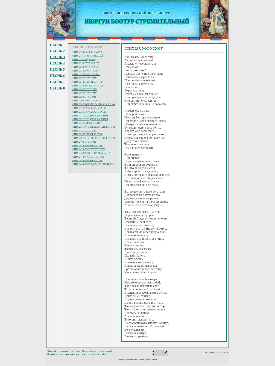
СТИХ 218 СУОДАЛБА (83, 59)
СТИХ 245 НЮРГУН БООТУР (87, 160)
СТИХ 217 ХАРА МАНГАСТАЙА (88, 55)
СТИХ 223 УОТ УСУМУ (84, 78)
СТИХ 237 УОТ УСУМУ (84, 130)
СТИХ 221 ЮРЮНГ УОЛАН (86, 70)
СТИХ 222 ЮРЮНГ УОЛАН (86, 74)
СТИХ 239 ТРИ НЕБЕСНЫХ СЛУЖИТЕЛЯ (93, 138)
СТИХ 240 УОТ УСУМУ (84, 142)
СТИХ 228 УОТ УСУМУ (84, 97)
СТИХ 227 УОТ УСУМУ (84, 93)
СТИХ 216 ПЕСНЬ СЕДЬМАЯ (87, 52)
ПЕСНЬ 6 (57, 75)
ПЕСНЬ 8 (57, 88)
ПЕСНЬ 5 (57, 69)
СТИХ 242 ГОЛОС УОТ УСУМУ (88, 149)
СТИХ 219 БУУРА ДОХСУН (86, 63)
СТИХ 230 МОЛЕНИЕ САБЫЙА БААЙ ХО (93, 104)
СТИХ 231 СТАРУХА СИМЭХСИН (89, 108)
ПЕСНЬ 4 (57, 63)
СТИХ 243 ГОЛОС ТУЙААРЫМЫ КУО (91, 153)
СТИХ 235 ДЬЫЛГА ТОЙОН (86, 123)
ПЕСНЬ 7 (57, 82)
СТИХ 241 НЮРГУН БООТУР (87, 145)
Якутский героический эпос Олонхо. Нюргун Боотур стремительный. (79, 351)
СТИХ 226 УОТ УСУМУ (84, 89)
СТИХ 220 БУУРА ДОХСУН (86, 67)
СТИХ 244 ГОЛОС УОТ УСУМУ (88, 156)
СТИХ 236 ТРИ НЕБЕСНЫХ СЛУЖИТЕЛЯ (93, 127)
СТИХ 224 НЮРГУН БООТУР (87, 82)
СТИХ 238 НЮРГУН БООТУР (87, 134)
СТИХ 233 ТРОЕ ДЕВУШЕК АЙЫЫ (90, 115)
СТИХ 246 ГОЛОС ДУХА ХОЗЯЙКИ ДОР (93, 164)
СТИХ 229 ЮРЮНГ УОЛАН (86, 100)
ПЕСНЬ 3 (57, 57)
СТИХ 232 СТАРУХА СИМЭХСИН (89, 112)
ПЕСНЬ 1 (57, 45)
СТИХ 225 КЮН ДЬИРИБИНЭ (87, 85)
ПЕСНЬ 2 (57, 51)
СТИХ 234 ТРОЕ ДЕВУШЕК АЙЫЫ (90, 119)
